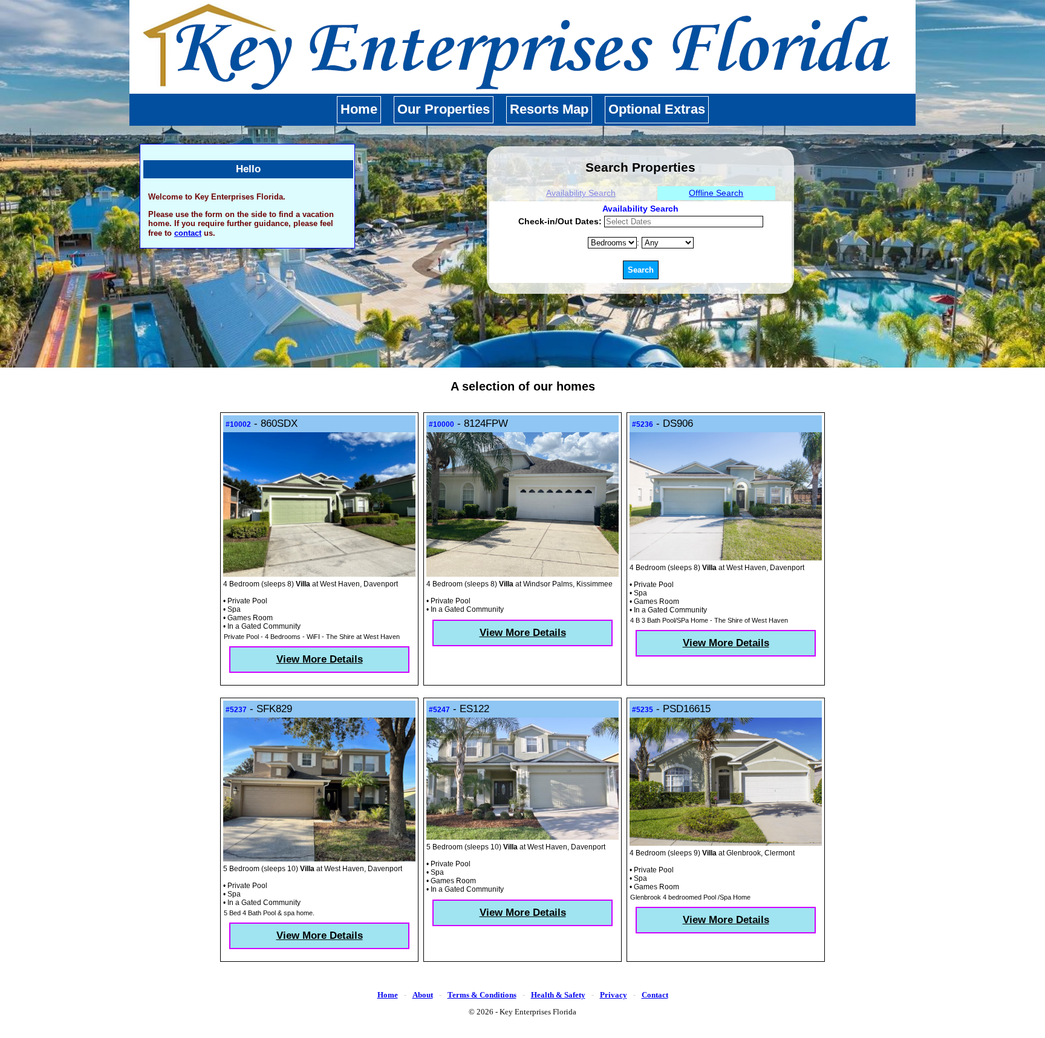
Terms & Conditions (482, 994)
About (422, 994)
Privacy (613, 994)
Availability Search (581, 193)
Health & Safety (558, 994)
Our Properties (443, 109)
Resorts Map (549, 109)
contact (187, 233)
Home (358, 109)
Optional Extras (656, 109)
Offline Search (716, 193)
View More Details (319, 659)
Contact (655, 994)
